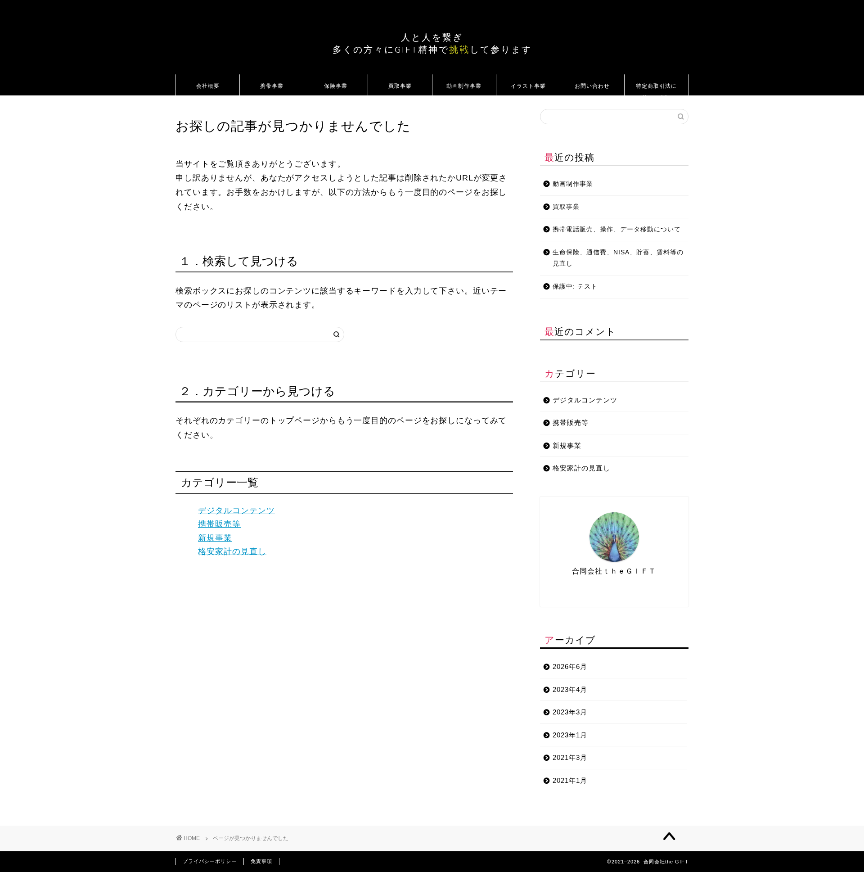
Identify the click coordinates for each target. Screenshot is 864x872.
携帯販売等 (219, 524)
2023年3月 (570, 712)
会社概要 (208, 85)
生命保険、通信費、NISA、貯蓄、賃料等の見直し (618, 258)
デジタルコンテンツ (236, 510)
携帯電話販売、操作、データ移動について (617, 229)
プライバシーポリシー (210, 861)
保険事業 (335, 85)
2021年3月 (570, 757)
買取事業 (400, 85)
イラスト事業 (528, 85)
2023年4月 (570, 689)
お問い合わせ (592, 85)
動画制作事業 (464, 85)
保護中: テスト (575, 286)
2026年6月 (570, 666)
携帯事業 (272, 85)
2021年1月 (570, 780)
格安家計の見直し (232, 551)
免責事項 (261, 861)
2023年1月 (570, 735)
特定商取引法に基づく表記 (656, 88)
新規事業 (215, 537)
